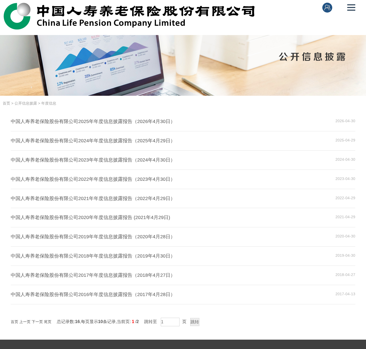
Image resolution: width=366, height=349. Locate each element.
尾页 (47, 322)
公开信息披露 (25, 103)
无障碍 (342, 8)
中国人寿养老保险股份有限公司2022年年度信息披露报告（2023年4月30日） (93, 179)
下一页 (37, 322)
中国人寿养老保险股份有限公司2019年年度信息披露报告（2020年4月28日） (93, 236)
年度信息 (48, 103)
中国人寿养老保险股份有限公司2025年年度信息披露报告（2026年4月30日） (93, 121)
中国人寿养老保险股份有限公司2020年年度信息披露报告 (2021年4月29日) (90, 217)
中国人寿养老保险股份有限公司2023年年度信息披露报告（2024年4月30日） (93, 160)
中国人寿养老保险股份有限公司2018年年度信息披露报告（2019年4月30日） (93, 256)
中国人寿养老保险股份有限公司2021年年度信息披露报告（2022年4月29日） (93, 198)
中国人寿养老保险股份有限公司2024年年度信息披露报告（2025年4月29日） (93, 140)
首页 (6, 103)
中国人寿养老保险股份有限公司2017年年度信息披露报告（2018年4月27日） (93, 275)
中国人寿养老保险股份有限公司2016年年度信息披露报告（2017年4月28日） (93, 294)
